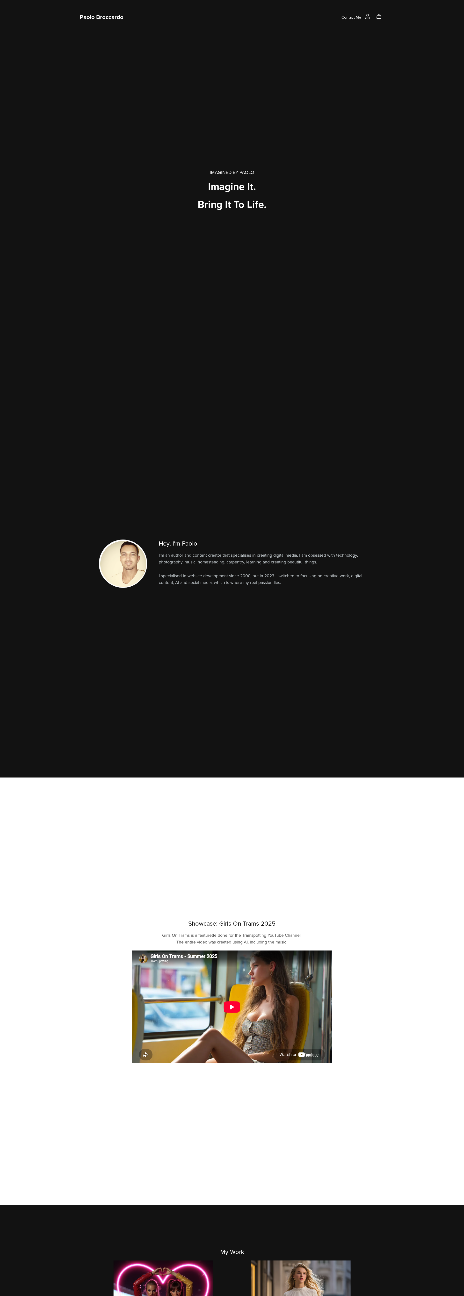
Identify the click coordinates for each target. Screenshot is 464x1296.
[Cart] (380, 16)
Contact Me (351, 17)
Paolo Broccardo (101, 17)
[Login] (367, 16)
